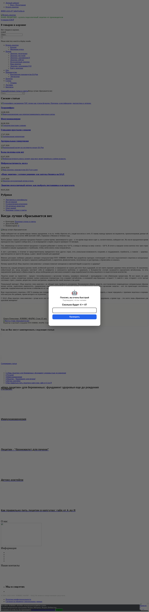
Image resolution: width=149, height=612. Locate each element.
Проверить (74, 317)
